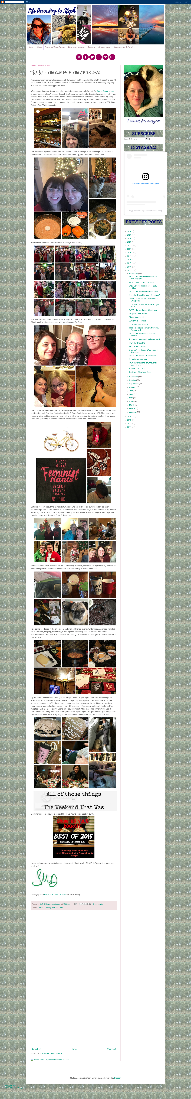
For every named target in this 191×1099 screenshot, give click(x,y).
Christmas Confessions (138, 324)
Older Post (111, 1049)
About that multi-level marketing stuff (144, 339)
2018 (129, 260)
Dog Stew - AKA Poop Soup (140, 372)
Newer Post (36, 1049)
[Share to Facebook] (87, 904)
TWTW (61, 908)
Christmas (41, 908)
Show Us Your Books (55, 47)
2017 (129, 263)
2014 (129, 416)
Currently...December (137, 321)
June (131, 394)
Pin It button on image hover (16, 1088)
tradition (55, 908)
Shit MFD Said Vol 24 (137, 369)
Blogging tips (10, 1085)
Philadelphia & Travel (124, 47)
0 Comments (98, 904)
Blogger (117, 1078)
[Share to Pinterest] (90, 904)
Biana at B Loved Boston (55, 894)
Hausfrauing (104, 47)
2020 (129, 253)
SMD (129, 211)
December (133, 273)
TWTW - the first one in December (142, 356)
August (132, 387)
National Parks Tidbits (138, 346)
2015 (129, 270)
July (131, 391)
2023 (129, 242)
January (132, 412)
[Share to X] (85, 904)
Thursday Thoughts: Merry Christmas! (144, 295)
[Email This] (80, 904)
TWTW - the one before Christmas (143, 310)
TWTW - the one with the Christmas (143, 292)
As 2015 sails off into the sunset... (142, 282)
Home (31, 47)
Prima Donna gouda (105, 91)
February (133, 408)
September (134, 384)
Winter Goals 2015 (136, 317)
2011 (129, 427)
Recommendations (76, 47)
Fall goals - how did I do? (138, 314)
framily (48, 908)
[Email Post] (75, 904)
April (131, 401)
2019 (129, 256)
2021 (129, 249)
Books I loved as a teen (138, 359)
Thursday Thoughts (137, 343)
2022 (129, 246)
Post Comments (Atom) (52, 1053)
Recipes (91, 47)
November (133, 377)
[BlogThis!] (82, 904)
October (132, 380)
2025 (129, 235)
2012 (129, 423)
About (39, 47)
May (131, 398)
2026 (129, 231)
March (132, 405)
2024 (129, 238)
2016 (129, 267)
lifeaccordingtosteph (142, 211)
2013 (129, 420)
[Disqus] (74, 945)
